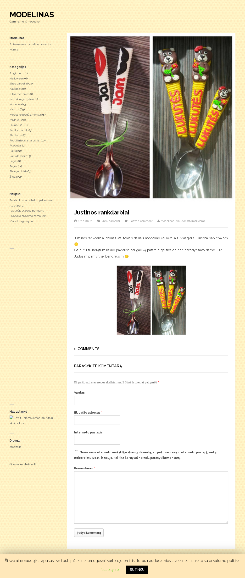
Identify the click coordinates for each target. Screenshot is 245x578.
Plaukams (16, 135)
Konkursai (16, 104)
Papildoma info (19, 130)
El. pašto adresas (88, 412)
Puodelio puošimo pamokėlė (28, 216)
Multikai (15, 120)
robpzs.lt (15, 447)
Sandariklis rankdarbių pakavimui (31, 200)
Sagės (13, 161)
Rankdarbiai (17, 156)
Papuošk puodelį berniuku (27, 210)
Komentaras (84, 468)
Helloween (17, 78)
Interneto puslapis (88, 432)
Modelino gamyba (21, 221)
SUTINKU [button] (137, 570)
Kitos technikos (19, 94)
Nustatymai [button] (110, 569)
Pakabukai (16, 125)
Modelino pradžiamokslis (26, 114)
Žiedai (14, 176)
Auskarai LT (17, 205)
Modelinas (32, 14)
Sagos (13, 166)
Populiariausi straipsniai (25, 140)
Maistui (14, 109)
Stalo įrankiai (18, 171)
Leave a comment (141, 221)
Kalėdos (15, 88)
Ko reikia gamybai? (22, 99)
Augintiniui (17, 73)
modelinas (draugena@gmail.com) (183, 221)
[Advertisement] (33, 325)
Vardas (80, 392)
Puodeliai (16, 145)
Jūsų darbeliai (19, 83)
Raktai (14, 150)
